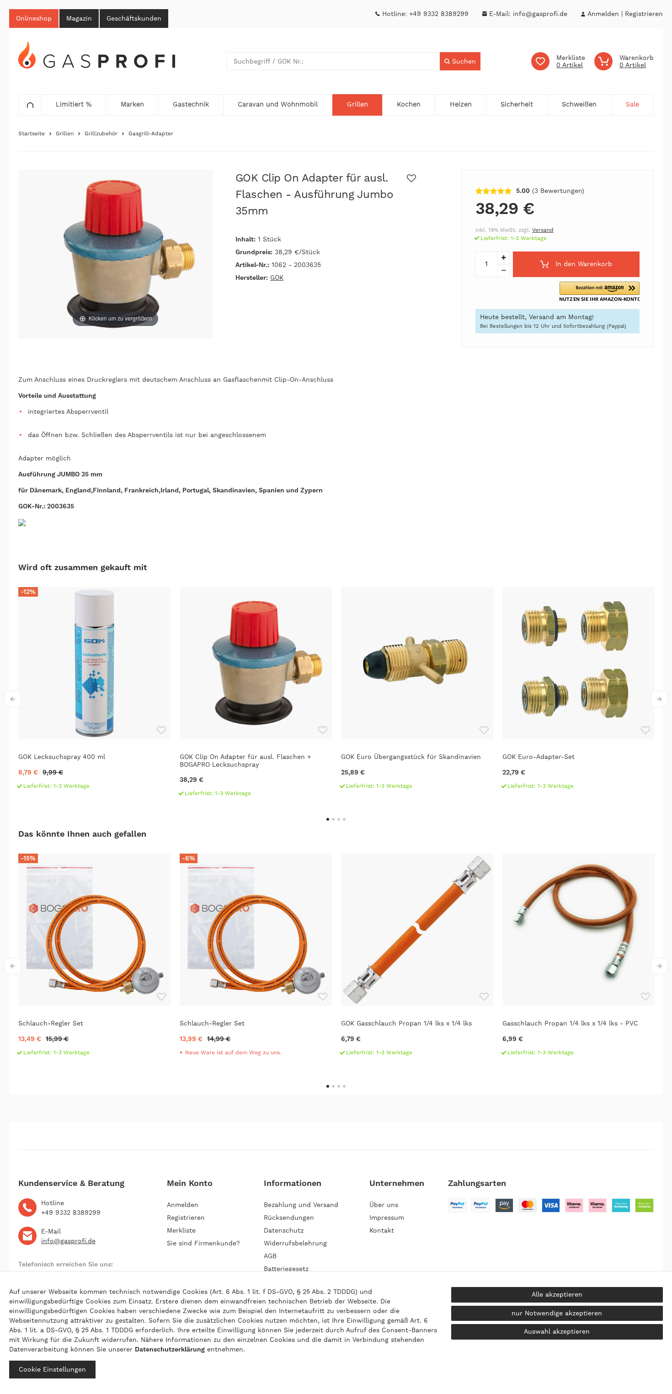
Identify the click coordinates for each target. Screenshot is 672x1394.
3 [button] (338, 819)
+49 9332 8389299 (439, 13)
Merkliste (181, 1230)
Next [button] (659, 699)
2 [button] (333, 819)
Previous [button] (13, 699)
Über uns (383, 1204)
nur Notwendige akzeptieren (557, 1313)
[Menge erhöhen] (503, 257)
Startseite (31, 133)
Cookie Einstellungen (52, 1369)
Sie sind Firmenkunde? (203, 1243)
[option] (94, 692)
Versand (543, 230)
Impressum (386, 1217)
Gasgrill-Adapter (150, 133)
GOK (276, 277)
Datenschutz (284, 1230)
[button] (600, 292)
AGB (270, 1256)
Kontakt (381, 1230)
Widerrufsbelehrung (295, 1243)
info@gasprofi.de (540, 13)
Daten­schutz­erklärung (170, 1349)
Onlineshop (34, 18)
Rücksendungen (289, 1217)
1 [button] (327, 819)
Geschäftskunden (134, 18)
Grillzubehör (101, 133)
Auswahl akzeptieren (557, 1331)
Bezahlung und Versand (301, 1204)
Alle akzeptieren (557, 1294)
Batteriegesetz (286, 1268)
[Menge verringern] (503, 270)
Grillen (65, 133)
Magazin (79, 18)
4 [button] (344, 819)
